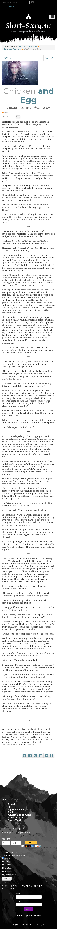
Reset (9, 6)
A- (3, 6)
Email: (18, 901)
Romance (9, 871)
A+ (14, 6)
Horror (8, 864)
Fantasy (8, 861)
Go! (32, 2)
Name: (18, 894)
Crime (7, 858)
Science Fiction (11, 874)
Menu (52, 17)
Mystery (8, 868)
